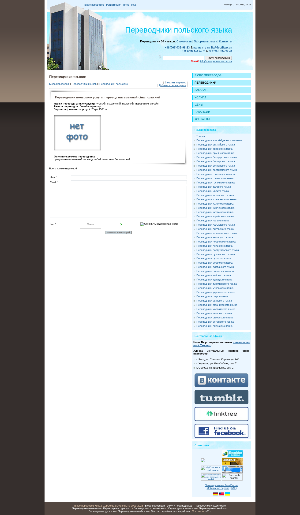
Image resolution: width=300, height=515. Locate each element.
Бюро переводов (94, 4)
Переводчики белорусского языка (216, 157)
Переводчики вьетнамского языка (216, 169)
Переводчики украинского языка (215, 292)
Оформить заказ (205, 41)
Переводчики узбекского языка (214, 288)
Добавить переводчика (172, 85)
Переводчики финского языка (214, 300)
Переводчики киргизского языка (215, 207)
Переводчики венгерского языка (215, 165)
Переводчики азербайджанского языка (219, 140)
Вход (126, 4)
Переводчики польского (113, 83)
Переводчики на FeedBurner (221, 485)
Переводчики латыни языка (212, 220)
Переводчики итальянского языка (216, 199)
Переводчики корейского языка (215, 216)
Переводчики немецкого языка (214, 237)
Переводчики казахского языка (214, 203)
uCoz (209, 511)
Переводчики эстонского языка (215, 321)
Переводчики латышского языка (215, 224)
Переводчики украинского (210, 505)
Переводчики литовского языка (215, 229)
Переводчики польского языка (214, 245)
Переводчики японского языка (214, 326)
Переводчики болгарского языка (215, 161)
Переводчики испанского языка (215, 195)
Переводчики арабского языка (214, 148)
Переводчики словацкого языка (215, 266)
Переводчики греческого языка (214, 178)
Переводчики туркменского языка (216, 283)
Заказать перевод (175, 82)
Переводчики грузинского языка (215, 182)
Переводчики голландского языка (216, 174)
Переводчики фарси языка (212, 296)
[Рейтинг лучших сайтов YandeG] (211, 480)
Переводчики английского (133, 511)
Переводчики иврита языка (212, 191)
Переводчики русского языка (213, 258)
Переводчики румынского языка (215, 254)
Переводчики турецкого (117, 508)
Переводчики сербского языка (214, 262)
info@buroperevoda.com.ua (216, 61)
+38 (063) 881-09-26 (220, 50)
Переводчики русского (102, 511)
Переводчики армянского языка (215, 153)
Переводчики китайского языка (214, 212)
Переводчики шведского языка (214, 317)
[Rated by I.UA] (211, 464)
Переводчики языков (84, 83)
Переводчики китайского (213, 508)
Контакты (225, 41)
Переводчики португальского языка (217, 250)
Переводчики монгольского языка (216, 233)
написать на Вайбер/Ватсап (212, 47)
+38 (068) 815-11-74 (193, 50)
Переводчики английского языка (215, 144)
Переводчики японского (182, 508)
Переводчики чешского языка (214, 313)
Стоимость (184, 41)
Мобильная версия (218, 488)
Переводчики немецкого (86, 508)
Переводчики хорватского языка (215, 309)
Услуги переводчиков (179, 505)
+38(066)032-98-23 (177, 47)
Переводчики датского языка (213, 186)
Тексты (200, 136)
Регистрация (113, 4)
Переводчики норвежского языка (216, 241)
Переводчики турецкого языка (214, 279)
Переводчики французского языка (216, 304)
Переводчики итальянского (150, 508)
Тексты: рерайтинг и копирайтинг (170, 511)
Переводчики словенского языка (215, 271)
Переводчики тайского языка (213, 275)
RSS (133, 4)
